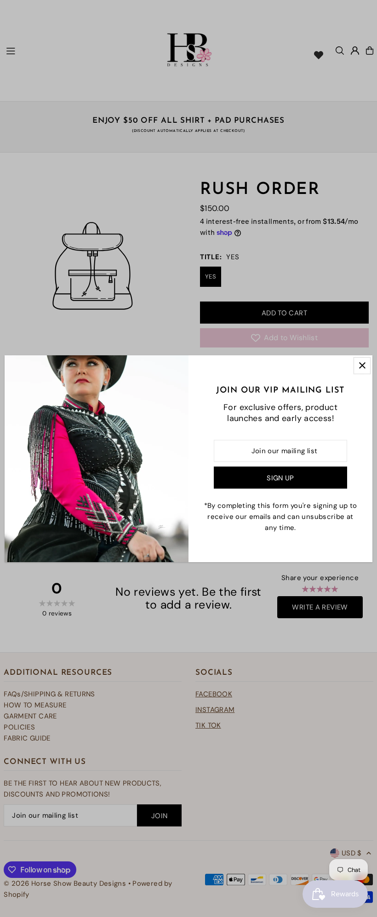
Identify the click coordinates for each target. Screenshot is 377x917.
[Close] (362, 366)
